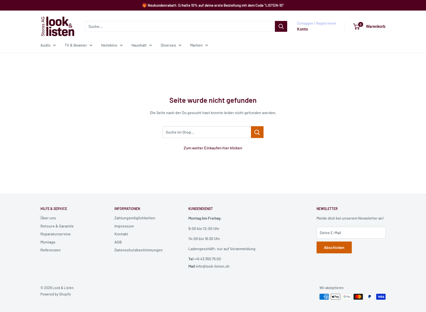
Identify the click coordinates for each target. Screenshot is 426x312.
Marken (196, 45)
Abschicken (334, 247)
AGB (118, 242)
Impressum (124, 226)
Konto (302, 28)
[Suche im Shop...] (257, 132)
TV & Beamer (76, 45)
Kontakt (121, 233)
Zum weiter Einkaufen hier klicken (213, 147)
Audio (45, 45)
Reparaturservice (55, 233)
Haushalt (139, 45)
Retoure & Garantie (57, 226)
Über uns (48, 217)
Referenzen (50, 249)
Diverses (168, 45)
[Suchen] (281, 26)
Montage (47, 242)
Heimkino (109, 45)
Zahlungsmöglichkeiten (134, 217)
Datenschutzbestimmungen (138, 249)
